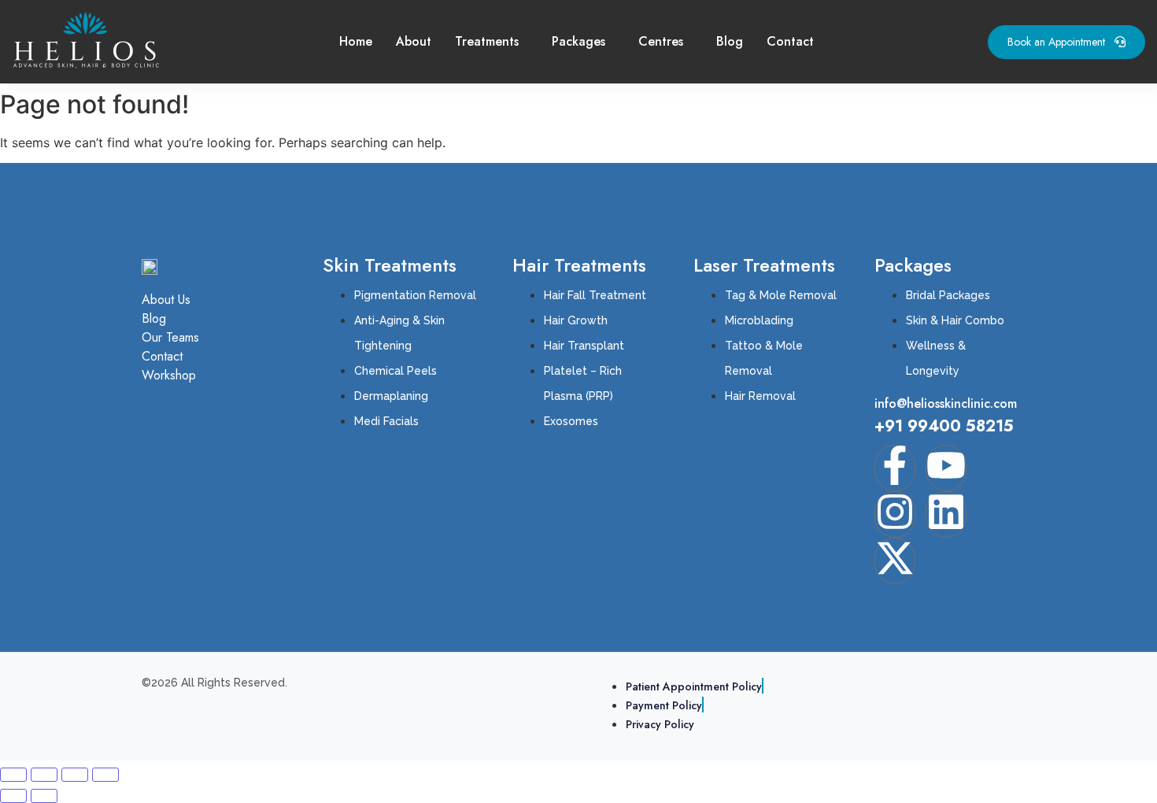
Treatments (487, 41)
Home (355, 41)
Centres (660, 41)
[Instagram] (894, 514)
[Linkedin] (946, 514)
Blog (729, 41)
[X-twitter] (894, 561)
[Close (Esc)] (105, 775)
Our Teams (170, 337)
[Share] (74, 775)
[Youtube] (946, 468)
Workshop (169, 375)
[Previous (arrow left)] (13, 796)
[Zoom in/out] (13, 775)
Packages (578, 41)
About (413, 41)
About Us (166, 299)
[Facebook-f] (894, 468)
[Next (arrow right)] (44, 796)
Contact (790, 41)
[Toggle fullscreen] (44, 775)
